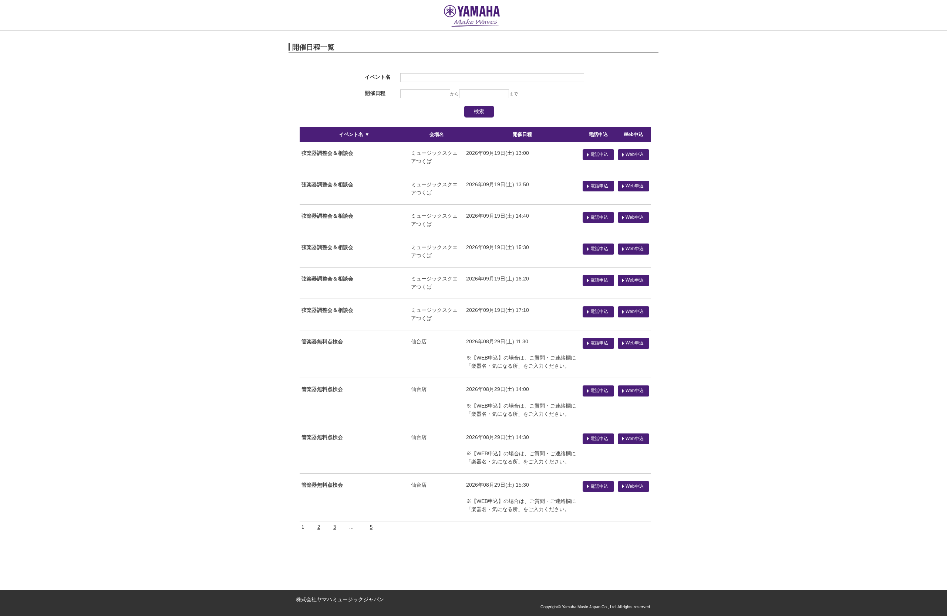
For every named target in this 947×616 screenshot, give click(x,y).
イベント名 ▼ (354, 134)
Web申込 (633, 134)
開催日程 (522, 134)
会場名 (436, 134)
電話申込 (598, 134)
